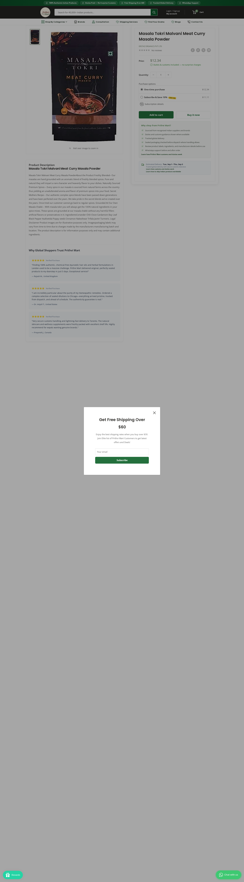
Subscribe (122, 460)
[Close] (154, 412)
